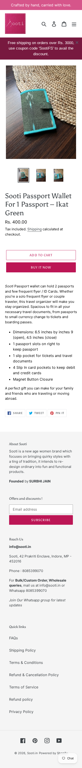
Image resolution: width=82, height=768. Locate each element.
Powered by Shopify (53, 753)
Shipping (34, 229)
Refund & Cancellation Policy (34, 675)
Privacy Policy (21, 711)
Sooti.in (32, 753)
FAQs (13, 638)
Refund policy (21, 699)
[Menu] (74, 23)
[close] (77, 42)
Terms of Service (23, 687)
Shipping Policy (22, 650)
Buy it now (41, 267)
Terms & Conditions (26, 662)
